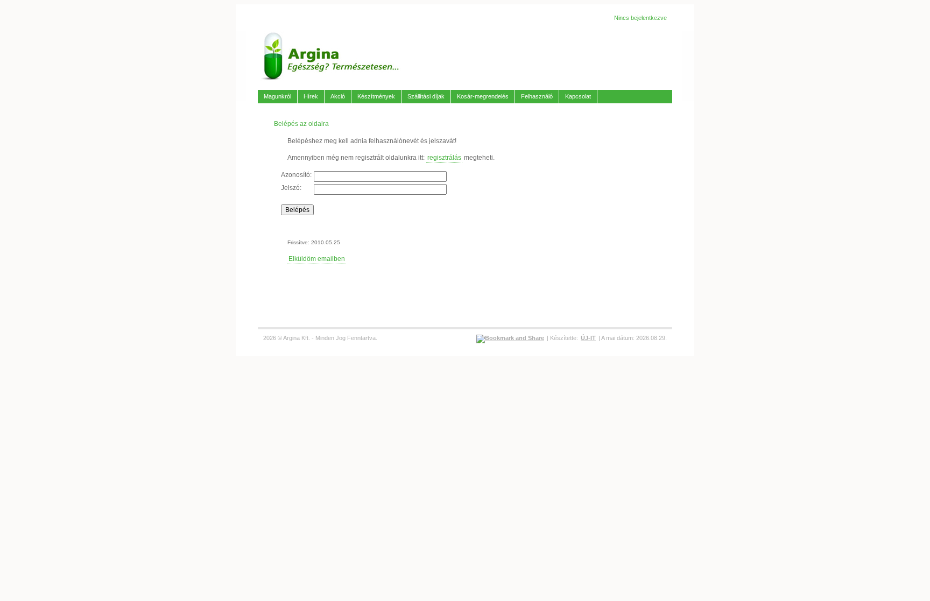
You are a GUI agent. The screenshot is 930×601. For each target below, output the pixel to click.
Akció (337, 96)
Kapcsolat (578, 96)
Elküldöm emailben (316, 259)
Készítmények (376, 96)
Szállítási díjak (426, 96)
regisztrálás (444, 157)
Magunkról (277, 96)
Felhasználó (537, 96)
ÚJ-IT (588, 338)
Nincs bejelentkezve (640, 18)
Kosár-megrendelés (483, 96)
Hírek (311, 96)
